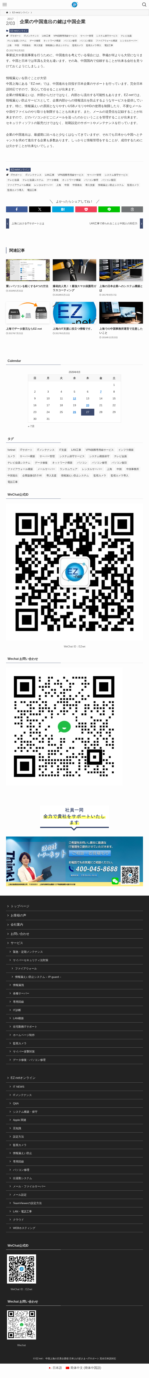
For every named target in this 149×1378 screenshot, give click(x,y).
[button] (17, 209)
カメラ (11, 456)
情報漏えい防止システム (57, 45)
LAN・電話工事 (22, 1211)
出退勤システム (22, 1178)
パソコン (82, 462)
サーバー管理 (86, 36)
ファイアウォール (26, 968)
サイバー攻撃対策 (24, 1051)
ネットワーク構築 (52, 40)
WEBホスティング (24, 1228)
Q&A (16, 1103)
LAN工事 (46, 36)
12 (74, 398)
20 (87, 405)
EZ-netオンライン (19, 31)
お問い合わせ (20, 933)
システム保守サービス (107, 36)
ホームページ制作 (24, 1035)
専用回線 (18, 1001)
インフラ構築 (125, 449)
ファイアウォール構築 (106, 40)
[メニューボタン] (4, 4)
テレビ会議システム (16, 40)
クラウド (18, 1219)
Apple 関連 (19, 1119)
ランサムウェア (68, 469)
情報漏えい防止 (22, 1153)
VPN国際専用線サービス (65, 36)
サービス (17, 943)
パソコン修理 (70, 40)
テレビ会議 (126, 36)
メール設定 (20, 1194)
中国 (17, 45)
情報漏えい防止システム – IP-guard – (38, 976)
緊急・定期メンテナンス (28, 951)
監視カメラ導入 (93, 45)
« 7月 (31, 426)
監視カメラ (77, 45)
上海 (9, 45)
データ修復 (35, 40)
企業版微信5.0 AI (32, 475)
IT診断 (17, 1010)
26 (74, 412)
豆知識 (17, 1128)
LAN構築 (18, 1018)
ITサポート (15, 36)
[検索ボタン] (144, 4)
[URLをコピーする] (132, 209)
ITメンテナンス (31, 36)
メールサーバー (46, 469)
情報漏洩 (18, 985)
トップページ (20, 906)
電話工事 (108, 45)
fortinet (11, 449)
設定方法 (18, 1136)
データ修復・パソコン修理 (29, 1059)
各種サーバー (21, 993)
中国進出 (26, 45)
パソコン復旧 (86, 40)
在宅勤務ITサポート (25, 1026)
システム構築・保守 (25, 1111)
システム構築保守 (99, 456)
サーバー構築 (27, 456)
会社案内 (17, 924)
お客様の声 (18, 915)
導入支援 (38, 45)
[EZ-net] (74, 4)
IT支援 (63, 449)
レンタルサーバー (128, 40)
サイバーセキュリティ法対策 (30, 960)
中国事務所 (132, 469)
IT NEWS (18, 1086)
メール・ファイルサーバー (29, 1186)
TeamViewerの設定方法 (27, 1203)
